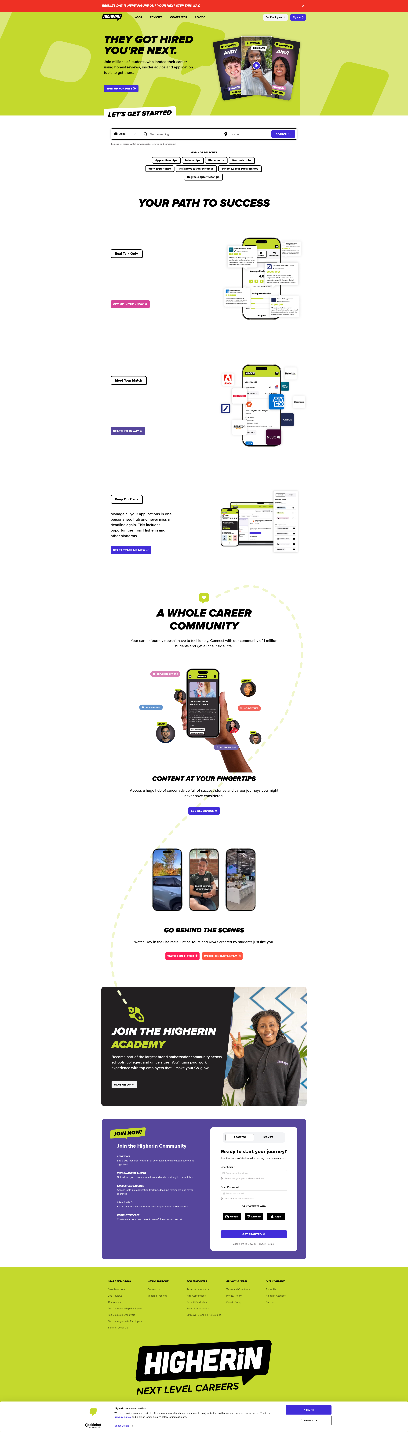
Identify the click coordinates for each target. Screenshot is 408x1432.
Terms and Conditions (238, 1289)
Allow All (309, 1410)
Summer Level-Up (118, 1327)
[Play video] (257, 66)
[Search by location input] (246, 134)
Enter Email (228, 1167)
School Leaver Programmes (240, 169)
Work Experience (159, 169)
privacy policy (122, 1417)
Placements (216, 160)
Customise (307, 1420)
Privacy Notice (266, 1244)
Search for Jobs (116, 1289)
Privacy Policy (234, 1295)
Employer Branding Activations (204, 1315)
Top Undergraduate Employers (125, 1321)
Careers (270, 1302)
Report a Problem (157, 1295)
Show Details (121, 1425)
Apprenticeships (166, 160)
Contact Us (153, 1289)
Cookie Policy (234, 1302)
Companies (114, 1302)
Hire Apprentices (196, 1295)
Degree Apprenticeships (203, 177)
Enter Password (230, 1187)
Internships (192, 160)
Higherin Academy (276, 1295)
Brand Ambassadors (198, 1308)
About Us (271, 1289)
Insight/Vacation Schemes (196, 169)
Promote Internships (198, 1289)
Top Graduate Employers (121, 1315)
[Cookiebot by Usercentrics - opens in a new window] (93, 1425)
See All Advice (202, 811)
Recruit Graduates (197, 1302)
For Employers (274, 17)
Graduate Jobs (241, 160)
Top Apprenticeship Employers (125, 1308)
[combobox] (182, 134)
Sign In (297, 17)
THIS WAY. (192, 6)
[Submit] (146, 134)
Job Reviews (115, 1295)
